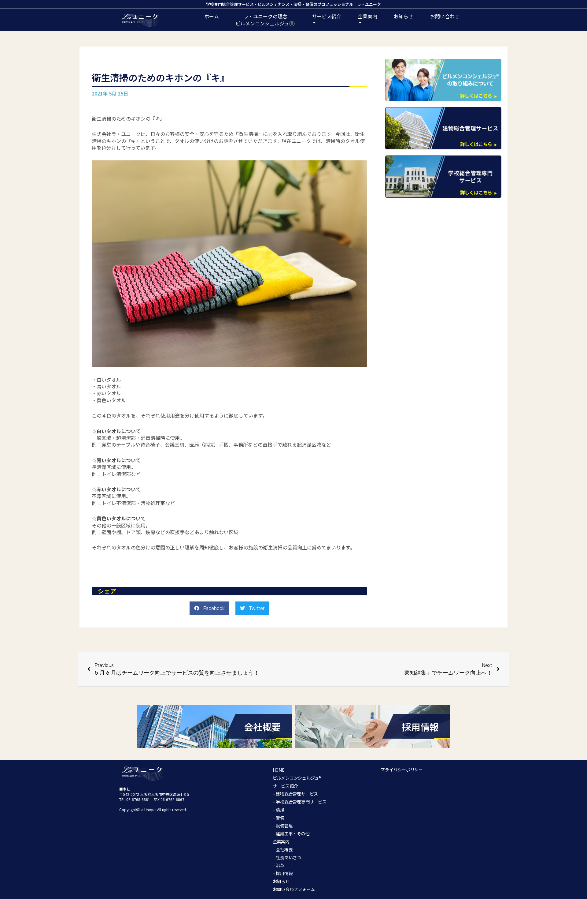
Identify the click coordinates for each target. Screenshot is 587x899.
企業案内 (281, 841)
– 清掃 (278, 810)
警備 (309, 4)
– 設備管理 (283, 825)
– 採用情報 (283, 873)
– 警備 (278, 818)
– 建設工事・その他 (291, 833)
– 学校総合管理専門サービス (300, 802)
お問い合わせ (445, 16)
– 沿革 (278, 865)
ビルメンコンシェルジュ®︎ (297, 778)
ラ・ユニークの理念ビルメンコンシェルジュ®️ (265, 20)
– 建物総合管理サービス (295, 794)
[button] (209, 608)
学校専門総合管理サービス (230, 4)
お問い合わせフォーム (294, 889)
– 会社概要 (283, 849)
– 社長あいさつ (287, 857)
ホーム (211, 16)
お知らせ (403, 16)
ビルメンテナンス (274, 4)
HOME (279, 770)
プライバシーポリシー (402, 769)
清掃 (297, 4)
